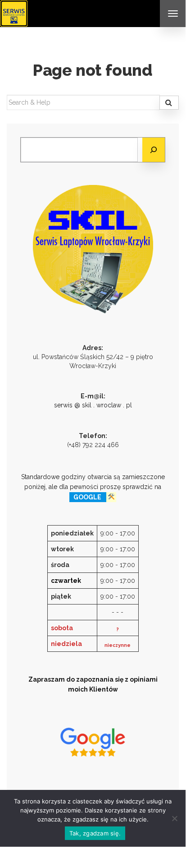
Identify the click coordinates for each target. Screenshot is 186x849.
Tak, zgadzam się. (95, 833)
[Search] (169, 103)
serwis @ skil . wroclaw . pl (93, 405)
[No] (174, 818)
